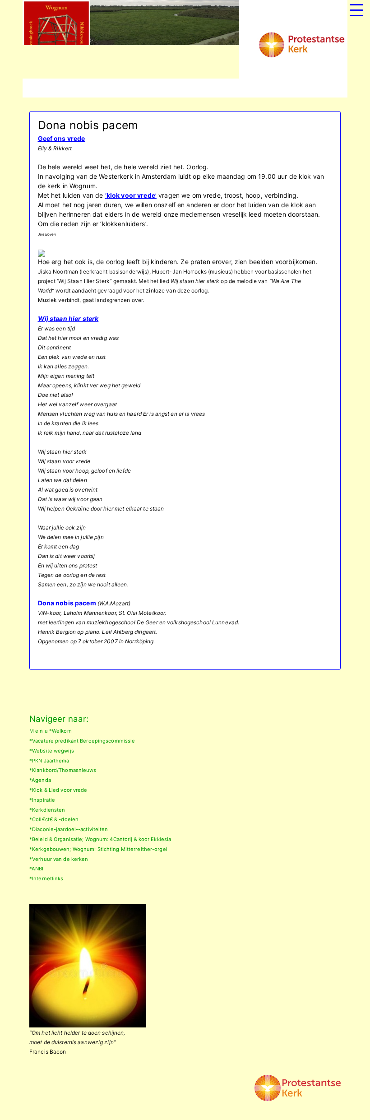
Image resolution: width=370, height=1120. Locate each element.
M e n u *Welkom (50, 731)
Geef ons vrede (61, 138)
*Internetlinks (46, 878)
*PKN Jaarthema (49, 761)
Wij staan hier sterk (68, 318)
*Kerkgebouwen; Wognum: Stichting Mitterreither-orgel (98, 849)
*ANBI (36, 868)
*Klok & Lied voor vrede (58, 790)
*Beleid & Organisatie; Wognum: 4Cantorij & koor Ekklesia (100, 839)
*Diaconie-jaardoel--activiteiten (68, 829)
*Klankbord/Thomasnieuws (63, 770)
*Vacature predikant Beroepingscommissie (82, 741)
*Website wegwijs (51, 751)
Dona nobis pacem (67, 603)
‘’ (131, 195)
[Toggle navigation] (356, 10)
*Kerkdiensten (47, 810)
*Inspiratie (42, 800)
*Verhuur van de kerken (58, 859)
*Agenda (40, 780)
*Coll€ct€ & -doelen (54, 819)
